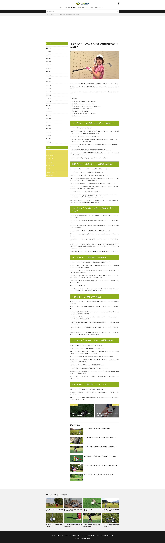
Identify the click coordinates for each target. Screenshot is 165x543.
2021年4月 (48, 51)
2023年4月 (48, 48)
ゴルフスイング (67, 7)
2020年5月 (48, 88)
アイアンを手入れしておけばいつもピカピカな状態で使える (100, 437)
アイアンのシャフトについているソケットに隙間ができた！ (54, 525)
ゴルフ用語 (91, 7)
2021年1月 (48, 61)
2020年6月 (48, 85)
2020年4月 (48, 91)
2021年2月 (48, 58)
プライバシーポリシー (96, 535)
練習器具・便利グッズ (51, 172)
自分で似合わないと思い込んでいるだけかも (81, 115)
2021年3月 (48, 54)
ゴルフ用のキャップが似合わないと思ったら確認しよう (84, 101)
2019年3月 (48, 135)
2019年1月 (48, 142)
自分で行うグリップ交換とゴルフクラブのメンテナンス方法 (100, 456)
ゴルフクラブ (84, 7)
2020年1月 (48, 101)
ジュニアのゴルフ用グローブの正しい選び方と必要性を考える (100, 465)
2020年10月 (48, 71)
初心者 (79, 7)
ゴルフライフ (74, 7)
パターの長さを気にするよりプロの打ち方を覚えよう (54, 510)
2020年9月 (48, 75)
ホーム (53, 535)
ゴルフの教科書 (86, 538)
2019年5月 (48, 128)
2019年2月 (48, 138)
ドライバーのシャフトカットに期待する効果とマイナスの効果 (110, 510)
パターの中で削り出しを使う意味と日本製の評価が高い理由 (73, 510)
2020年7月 (48, 81)
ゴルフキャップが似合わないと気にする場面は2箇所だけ (84, 113)
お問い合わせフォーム (99, 7)
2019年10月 (48, 111)
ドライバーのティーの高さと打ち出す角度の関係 (97, 428)
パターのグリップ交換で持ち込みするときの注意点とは (73, 525)
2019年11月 (48, 108)
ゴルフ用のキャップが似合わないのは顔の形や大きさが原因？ (68, 14)
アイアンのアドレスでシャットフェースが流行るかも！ (91, 510)
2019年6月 (48, 125)
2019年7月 (48, 121)
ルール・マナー (50, 165)
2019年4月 (48, 132)
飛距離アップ (50, 175)
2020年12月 (48, 64)
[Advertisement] (82, 29)
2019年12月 (48, 105)
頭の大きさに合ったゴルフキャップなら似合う (82, 108)
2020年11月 (48, 68)
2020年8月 (48, 78)
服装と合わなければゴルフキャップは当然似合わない (83, 103)
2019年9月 (48, 115)
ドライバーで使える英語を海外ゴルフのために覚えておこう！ (100, 447)
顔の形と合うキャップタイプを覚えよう (81, 111)
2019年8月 (48, 118)
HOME (61, 7)
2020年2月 (48, 98)
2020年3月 (48, 95)
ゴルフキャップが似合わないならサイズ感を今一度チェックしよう (86, 106)
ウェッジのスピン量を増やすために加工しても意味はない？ (110, 525)
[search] (118, 11)
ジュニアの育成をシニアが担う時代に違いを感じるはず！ (99, 474)
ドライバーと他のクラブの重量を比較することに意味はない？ (91, 525)
